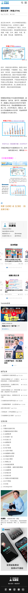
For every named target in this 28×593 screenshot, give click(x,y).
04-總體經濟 (7, 442)
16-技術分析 (7, 475)
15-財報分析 (7, 473)
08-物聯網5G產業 (5, 8)
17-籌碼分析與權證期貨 (10, 478)
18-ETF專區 (7, 481)
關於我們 (10, 583)
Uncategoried (7, 486)
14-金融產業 (7, 470)
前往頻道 (5, 329)
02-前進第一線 (8, 437)
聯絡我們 (17, 583)
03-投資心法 (7, 439)
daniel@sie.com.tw (8, 231)
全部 (4, 426)
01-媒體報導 (7, 434)
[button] (7, 267)
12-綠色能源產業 (8, 464)
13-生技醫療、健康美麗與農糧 (13, 467)
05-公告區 (6, 445)
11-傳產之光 (7, 461)
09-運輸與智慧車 (8, 456)
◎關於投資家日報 (9, 428)
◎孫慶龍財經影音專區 (10, 431)
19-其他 (5, 484)
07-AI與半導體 (8, 450)
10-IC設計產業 (8, 459)
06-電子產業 (7, 448)
